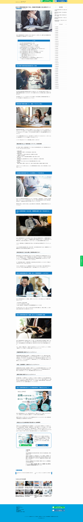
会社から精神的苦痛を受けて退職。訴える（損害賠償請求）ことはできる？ (31, 51)
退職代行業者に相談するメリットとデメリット (27, 56)
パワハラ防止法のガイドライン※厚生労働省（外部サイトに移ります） (29, 139)
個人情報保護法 (18, 510)
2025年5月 (56, 53)
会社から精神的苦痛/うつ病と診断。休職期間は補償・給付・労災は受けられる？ (32, 48)
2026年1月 (56, 39)
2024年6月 (56, 73)
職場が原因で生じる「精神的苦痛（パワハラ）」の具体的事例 (29, 45)
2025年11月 (56, 43)
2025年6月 (56, 52)
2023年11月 (56, 86)
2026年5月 (56, 32)
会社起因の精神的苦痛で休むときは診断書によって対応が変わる (30, 47)
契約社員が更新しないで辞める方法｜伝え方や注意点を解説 (61, 21)
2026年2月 (56, 37)
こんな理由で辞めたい (19, 8)
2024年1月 (56, 82)
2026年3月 (56, 35)
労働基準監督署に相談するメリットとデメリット (28, 53)
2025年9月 (56, 46)
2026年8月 (56, 26)
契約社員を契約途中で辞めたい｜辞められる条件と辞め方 (61, 18)
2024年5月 (56, 75)
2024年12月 (56, 62)
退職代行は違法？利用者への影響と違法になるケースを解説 (61, 15)
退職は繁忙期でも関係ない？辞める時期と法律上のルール (61, 13)
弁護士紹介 (18, 508)
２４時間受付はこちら (81, 261)
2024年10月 (56, 66)
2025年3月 (56, 57)
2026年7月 (56, 28)
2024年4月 (56, 77)
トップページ (18, 506)
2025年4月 (56, 55)
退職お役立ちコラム (19, 507)
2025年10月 (56, 44)
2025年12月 (56, 41)
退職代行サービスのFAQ (20, 509)
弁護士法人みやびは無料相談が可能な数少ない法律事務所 (29, 58)
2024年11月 (56, 64)
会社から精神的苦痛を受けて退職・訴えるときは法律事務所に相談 (30, 52)
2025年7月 (56, 50)
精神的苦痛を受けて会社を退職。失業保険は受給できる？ (29, 49)
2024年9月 (56, 68)
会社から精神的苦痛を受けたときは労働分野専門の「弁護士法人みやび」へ (31, 57)
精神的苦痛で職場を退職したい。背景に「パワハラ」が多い (29, 44)
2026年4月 (56, 34)
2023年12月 (56, 84)
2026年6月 (56, 30)
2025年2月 (56, 59)
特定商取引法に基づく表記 (20, 511)
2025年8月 (56, 48)
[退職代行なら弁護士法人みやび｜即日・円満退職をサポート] (21, 1)
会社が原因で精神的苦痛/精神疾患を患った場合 (27, 43)
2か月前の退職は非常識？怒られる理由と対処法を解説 (61, 10)
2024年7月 (56, 71)
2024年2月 (56, 80)
